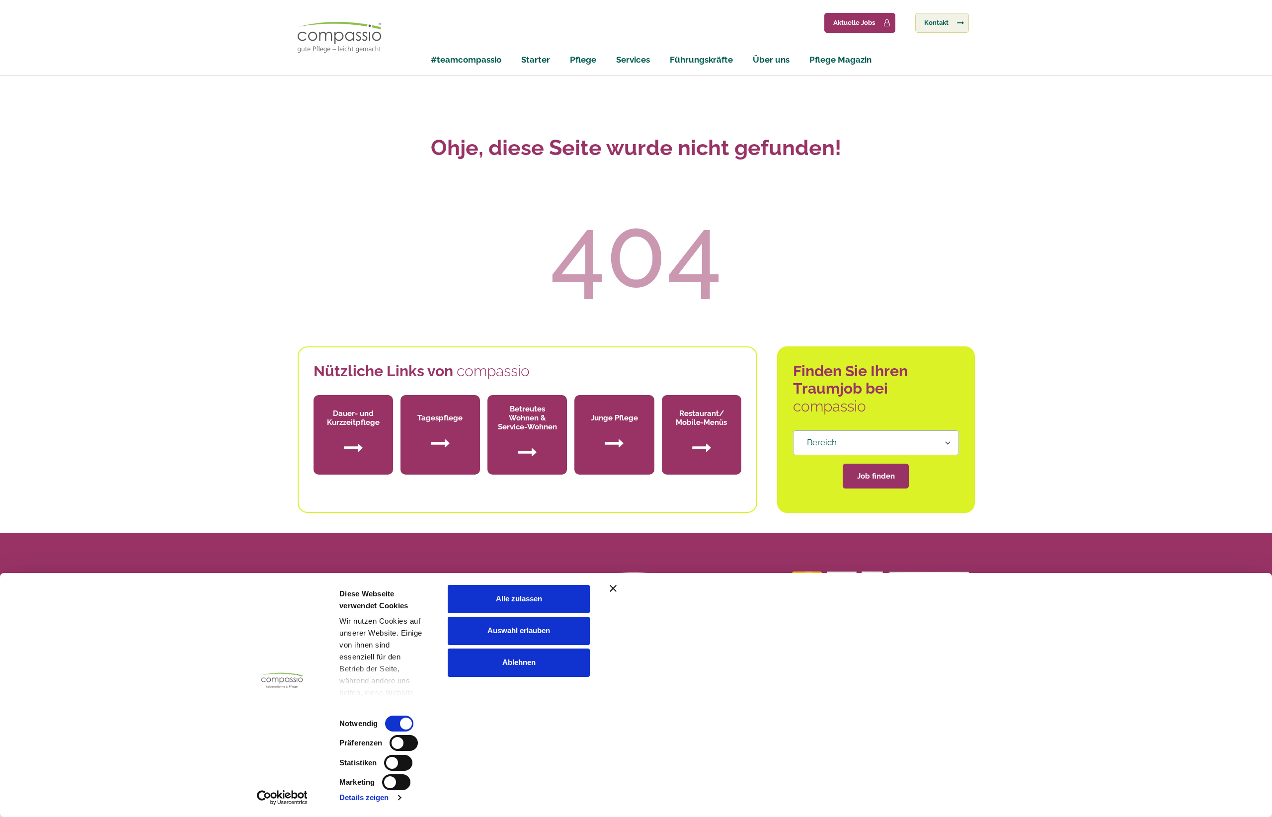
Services (633, 60)
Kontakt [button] (936, 22)
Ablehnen (519, 662)
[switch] (404, 743)
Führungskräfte (701, 60)
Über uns (771, 60)
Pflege (583, 60)
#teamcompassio (466, 60)
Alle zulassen (519, 598)
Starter (535, 60)
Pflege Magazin (840, 60)
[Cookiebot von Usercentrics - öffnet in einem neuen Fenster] (281, 797)
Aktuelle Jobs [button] (854, 22)
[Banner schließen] (822, 588)
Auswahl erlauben (518, 630)
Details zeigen (364, 797)
